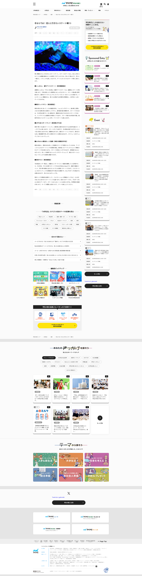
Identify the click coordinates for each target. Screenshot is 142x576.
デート (62, 33)
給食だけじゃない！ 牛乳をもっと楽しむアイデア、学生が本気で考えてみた (100, 397)
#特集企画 (85, 361)
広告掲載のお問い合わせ (70, 541)
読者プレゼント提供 (62, 541)
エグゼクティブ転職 (88, 560)
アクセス (55, 571)
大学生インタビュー (46, 224)
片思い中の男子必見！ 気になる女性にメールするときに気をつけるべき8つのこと (56, 255)
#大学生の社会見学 (62, 357)
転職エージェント (80, 560)
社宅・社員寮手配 (83, 565)
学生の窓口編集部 (41, 26)
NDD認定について (82, 541)
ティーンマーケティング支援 (89, 554)
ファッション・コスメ (41, 220)
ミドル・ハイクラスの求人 (95, 548)
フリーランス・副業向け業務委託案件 (85, 549)
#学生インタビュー (95, 361)
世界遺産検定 (78, 555)
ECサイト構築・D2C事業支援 (55, 557)
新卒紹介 (74, 560)
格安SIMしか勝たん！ (67, 228)
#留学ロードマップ (75, 357)
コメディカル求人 (79, 562)
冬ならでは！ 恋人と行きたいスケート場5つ (64, 14)
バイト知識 (45, 228)
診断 (77, 220)
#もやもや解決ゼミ (71, 370)
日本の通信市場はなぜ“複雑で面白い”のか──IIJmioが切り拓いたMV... (101, 80)
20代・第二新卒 (68, 560)
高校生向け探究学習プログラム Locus (65, 552)
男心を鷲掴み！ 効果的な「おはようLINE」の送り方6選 (49, 259)
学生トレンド (42, 216)
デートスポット (69, 33)
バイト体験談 (55, 228)
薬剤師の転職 (65, 562)
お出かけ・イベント (62, 220)
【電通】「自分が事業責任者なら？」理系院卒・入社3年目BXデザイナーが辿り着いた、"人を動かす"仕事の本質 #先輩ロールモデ (101, 177)
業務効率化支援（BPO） (60, 565)
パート (51, 549)
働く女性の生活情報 (53, 555)
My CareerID (72, 557)
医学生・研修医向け (73, 548)
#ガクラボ (86, 357)
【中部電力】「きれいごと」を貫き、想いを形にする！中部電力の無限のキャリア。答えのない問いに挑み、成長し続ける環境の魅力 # (101, 131)
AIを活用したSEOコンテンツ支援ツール (57, 558)
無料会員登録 (57, 325)
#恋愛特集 (53, 366)
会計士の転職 (96, 560)
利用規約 (41, 541)
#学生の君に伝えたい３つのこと (76, 366)
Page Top (103, 541)
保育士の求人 (94, 562)
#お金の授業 (62, 366)
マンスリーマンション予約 (101, 557)
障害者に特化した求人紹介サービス (69, 549)
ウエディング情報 (71, 555)
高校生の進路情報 (53, 552)
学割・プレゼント (89, 10)
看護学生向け (65, 548)
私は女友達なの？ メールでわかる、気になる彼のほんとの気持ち (52, 246)
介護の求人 (52, 563)
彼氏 (50, 33)
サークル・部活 (72, 216)
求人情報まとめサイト (54, 554)
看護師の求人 (72, 562)
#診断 (45, 366)
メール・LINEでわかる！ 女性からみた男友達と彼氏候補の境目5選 (52, 250)
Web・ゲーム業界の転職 (59, 560)
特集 (99, 10)
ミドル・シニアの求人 (58, 549)
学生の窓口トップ (36, 14)
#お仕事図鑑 (95, 357)
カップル (45, 33)
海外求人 (87, 548)
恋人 (58, 33)
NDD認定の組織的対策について (90, 541)
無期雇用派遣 (101, 562)
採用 (67, 571)
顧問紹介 (60, 562)
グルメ (52, 220)
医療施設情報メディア (80, 557)
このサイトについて (36, 541)
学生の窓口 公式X (97, 286)
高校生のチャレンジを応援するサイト (75, 554)
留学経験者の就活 (58, 548)
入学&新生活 (36, 10)
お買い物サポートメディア (90, 557)
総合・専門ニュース (63, 554)
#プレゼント (57, 361)
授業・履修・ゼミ (61, 216)
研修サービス (52, 565)
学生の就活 (52, 548)
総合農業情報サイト (85, 555)
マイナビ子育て (93, 555)
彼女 (54, 33)
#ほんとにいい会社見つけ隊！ (71, 361)
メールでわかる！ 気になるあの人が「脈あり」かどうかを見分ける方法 (54, 241)
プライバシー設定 (76, 541)
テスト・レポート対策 (67, 224)
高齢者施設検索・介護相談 (71, 558)
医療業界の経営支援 (59, 563)
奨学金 (56, 224)
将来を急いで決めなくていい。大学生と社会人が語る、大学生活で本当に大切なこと (101, 90)
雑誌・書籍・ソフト (62, 555)
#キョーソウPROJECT (49, 357)
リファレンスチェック (92, 565)
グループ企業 (72, 571)
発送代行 (68, 565)
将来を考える (57, 10)
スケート (76, 33)
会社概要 (51, 571)
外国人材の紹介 (67, 563)
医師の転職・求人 (87, 562)
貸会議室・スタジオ (75, 565)
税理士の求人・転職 (53, 562)
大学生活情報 (98, 554)
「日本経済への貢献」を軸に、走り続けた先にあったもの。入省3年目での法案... (101, 110)
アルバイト (104, 548)
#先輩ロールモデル (46, 361)
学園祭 (77, 224)
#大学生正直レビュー (93, 366)
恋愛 (51, 14)
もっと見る (97, 274)
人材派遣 (51, 560)
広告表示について (56, 541)
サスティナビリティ (62, 571)
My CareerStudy (65, 557)
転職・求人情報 (81, 548)
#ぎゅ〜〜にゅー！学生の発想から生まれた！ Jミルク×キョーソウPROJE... (61, 397)
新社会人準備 (77, 10)
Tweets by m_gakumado (91, 281)
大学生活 (47, 10)
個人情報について (46, 541)
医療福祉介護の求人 (97, 549)
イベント (107, 10)
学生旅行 (51, 216)
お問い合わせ (51, 541)
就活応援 (68, 10)
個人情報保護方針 (79, 571)
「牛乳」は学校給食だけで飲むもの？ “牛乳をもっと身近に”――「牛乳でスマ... (80, 397)
